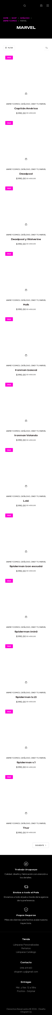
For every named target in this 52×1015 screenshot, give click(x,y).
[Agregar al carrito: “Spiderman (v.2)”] (26, 682)
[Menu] (47, 5)
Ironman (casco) (26, 370)
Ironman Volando (26, 435)
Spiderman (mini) (26, 631)
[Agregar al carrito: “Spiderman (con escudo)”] (26, 551)
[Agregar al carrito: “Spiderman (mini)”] (26, 616)
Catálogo (25, 104)
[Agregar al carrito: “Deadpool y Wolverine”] (26, 224)
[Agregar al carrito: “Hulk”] (26, 289)
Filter (10, 48)
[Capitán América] (26, 76)
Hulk (26, 304)
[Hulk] (26, 272)
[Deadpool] (26, 141)
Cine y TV (35, 104)
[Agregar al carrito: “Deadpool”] (26, 159)
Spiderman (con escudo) (26, 566)
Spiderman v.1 (26, 762)
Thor (26, 827)
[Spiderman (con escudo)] (26, 534)
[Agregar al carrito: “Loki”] (26, 486)
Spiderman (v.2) (26, 697)
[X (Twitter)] (26, 998)
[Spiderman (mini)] (26, 599)
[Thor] (26, 796)
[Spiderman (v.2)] (26, 665)
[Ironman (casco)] (26, 338)
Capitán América (26, 108)
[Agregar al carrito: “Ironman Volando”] (26, 420)
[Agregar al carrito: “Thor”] (26, 813)
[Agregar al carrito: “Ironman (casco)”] (26, 355)
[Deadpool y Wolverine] (26, 207)
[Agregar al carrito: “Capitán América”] (26, 93)
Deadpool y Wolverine (26, 239)
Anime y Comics (13, 104)
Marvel (42, 104)
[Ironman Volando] (26, 403)
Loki (26, 500)
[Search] (25, 6)
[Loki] (26, 469)
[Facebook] (22, 998)
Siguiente (39, 845)
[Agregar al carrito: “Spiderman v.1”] (26, 747)
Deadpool (26, 173)
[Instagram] (30, 998)
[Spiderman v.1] (26, 730)
